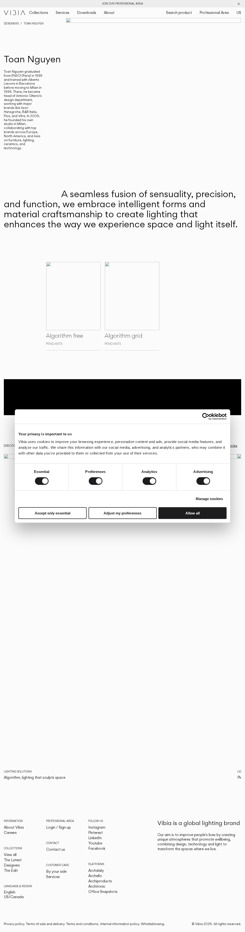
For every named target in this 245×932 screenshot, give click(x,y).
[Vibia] (14, 13)
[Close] (238, 3)
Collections (38, 12)
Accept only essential (52, 513)
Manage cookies (209, 499)
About (109, 12)
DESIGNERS (11, 23)
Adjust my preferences (122, 513)
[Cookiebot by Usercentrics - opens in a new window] (206, 416)
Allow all (192, 513)
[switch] (95, 481)
